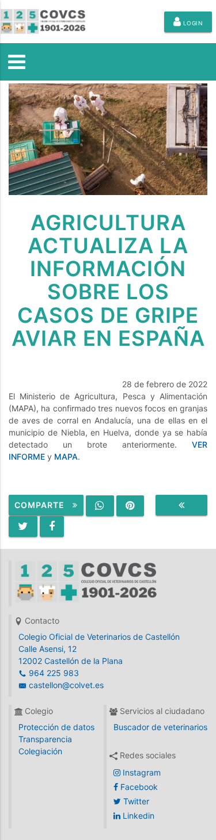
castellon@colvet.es (65, 685)
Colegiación (40, 751)
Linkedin (137, 815)
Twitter (135, 801)
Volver (181, 505)
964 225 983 (52, 673)
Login (192, 23)
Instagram (140, 772)
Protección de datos (56, 727)
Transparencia (45, 739)
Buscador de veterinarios (160, 727)
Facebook (138, 787)
